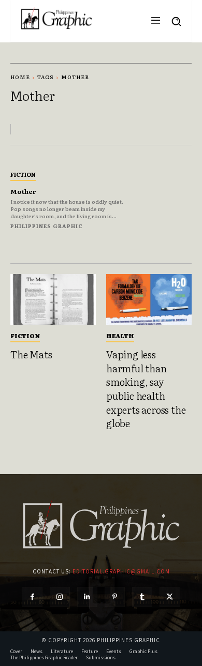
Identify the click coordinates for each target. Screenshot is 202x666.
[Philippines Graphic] (56, 18)
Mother (23, 191)
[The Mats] (53, 299)
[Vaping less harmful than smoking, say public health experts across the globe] (149, 299)
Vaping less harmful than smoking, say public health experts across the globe (145, 388)
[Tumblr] (142, 597)
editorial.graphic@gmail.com (121, 571)
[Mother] (164, 199)
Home (20, 77)
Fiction (23, 174)
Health (120, 335)
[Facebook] (32, 597)
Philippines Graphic (46, 226)
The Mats (31, 354)
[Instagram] (60, 597)
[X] (170, 597)
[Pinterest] (115, 597)
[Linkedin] (87, 597)
